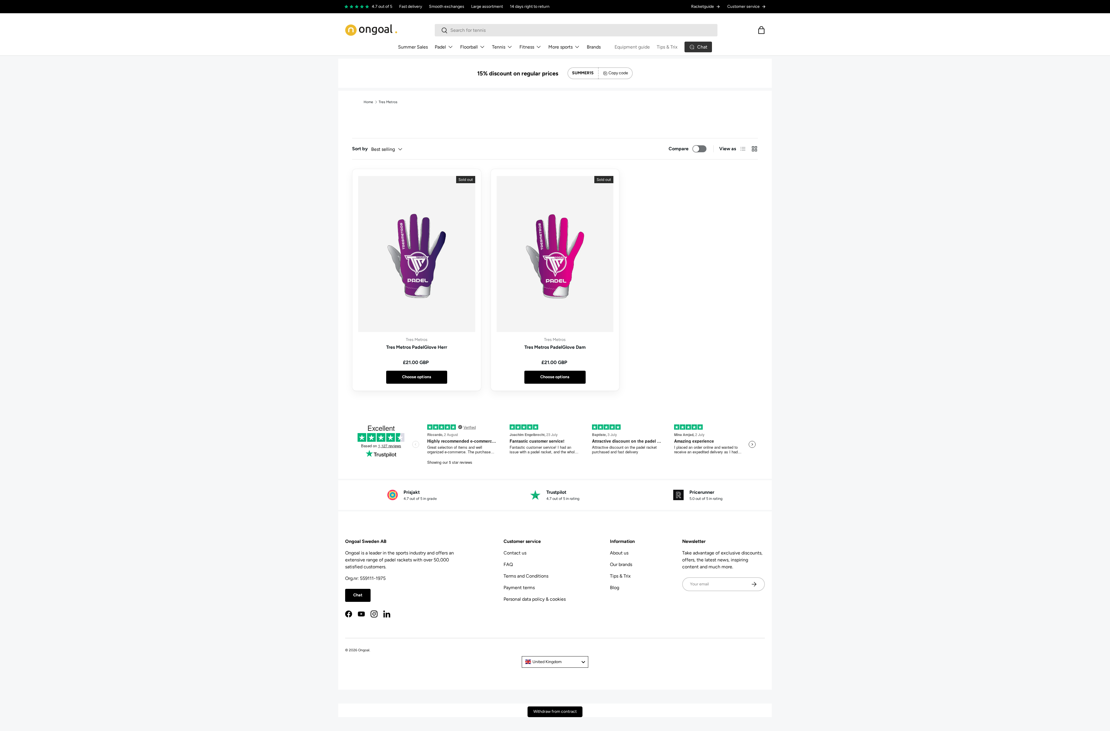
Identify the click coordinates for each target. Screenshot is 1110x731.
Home (368, 102)
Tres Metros (388, 102)
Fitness (526, 47)
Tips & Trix (667, 47)
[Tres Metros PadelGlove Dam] (555, 254)
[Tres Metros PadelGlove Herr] (416, 254)
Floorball (469, 47)
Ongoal (363, 650)
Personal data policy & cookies (535, 599)
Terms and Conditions (526, 576)
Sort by (360, 148)
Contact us (515, 553)
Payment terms (519, 587)
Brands (594, 47)
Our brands (621, 564)
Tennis (498, 47)
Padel (440, 47)
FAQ (508, 564)
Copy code (618, 72)
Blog (614, 587)
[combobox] (576, 30)
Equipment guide (632, 47)
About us (619, 553)
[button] (761, 30)
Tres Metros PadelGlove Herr (416, 347)
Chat (357, 595)
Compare (679, 148)
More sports (560, 47)
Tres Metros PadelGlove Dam (555, 347)
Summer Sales (413, 47)
